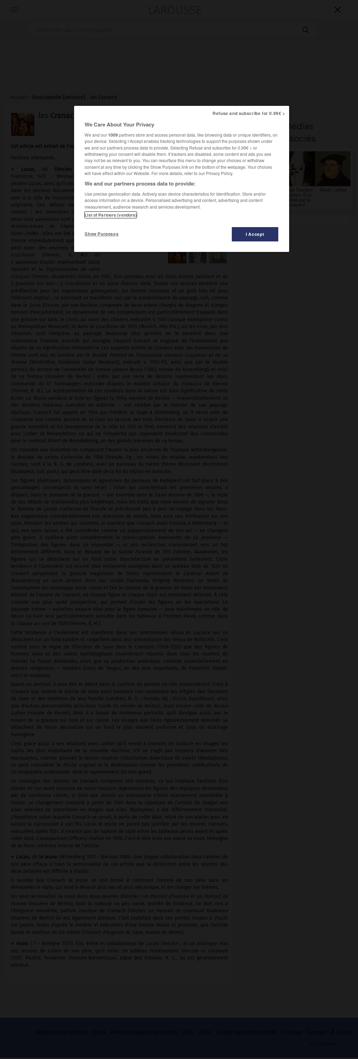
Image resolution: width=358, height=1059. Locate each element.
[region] (181, 179)
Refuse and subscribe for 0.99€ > (249, 113)
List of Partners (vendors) (111, 215)
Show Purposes (102, 234)
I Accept (255, 234)
